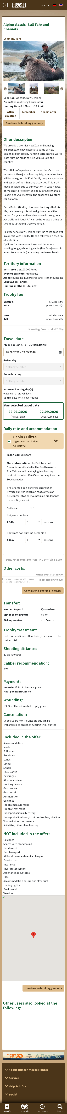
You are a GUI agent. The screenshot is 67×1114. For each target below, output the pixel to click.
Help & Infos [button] (17, 1086)
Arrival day (9, 360)
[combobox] (33, 367)
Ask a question (10, 113)
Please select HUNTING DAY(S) (25, 344)
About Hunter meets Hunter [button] (28, 1070)
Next (62, 89)
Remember (28, 112)
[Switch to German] (54, 5)
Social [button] (12, 1094)
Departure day (12, 374)
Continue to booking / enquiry (24, 123)
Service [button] (13, 1078)
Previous (5, 89)
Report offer (48, 112)
